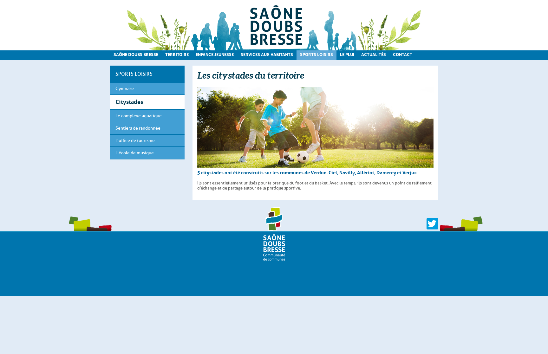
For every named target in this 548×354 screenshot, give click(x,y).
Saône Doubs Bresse (136, 53)
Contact (402, 53)
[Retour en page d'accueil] (274, 25)
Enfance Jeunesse (215, 53)
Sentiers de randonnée (137, 128)
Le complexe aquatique (138, 116)
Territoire (177, 53)
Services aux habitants (267, 53)
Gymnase (124, 88)
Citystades (129, 101)
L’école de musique (134, 153)
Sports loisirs (316, 53)
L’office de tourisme (135, 140)
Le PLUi (347, 53)
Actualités (373, 53)
